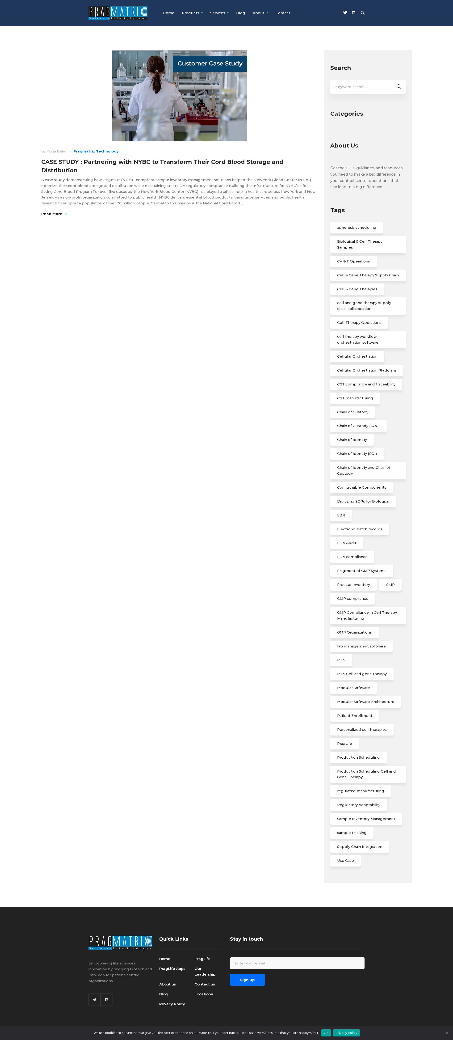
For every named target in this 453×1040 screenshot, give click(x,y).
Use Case (345, 860)
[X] (345, 13)
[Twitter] (95, 1000)
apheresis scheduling (356, 227)
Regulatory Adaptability (358, 805)
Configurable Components (361, 487)
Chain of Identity (352, 439)
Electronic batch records (359, 529)
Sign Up (247, 979)
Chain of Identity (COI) (357, 453)
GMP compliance (352, 598)
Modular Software (353, 687)
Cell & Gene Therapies (357, 289)
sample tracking (352, 832)
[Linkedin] (353, 13)
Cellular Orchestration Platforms (367, 370)
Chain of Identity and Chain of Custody (363, 470)
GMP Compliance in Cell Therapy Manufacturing (367, 615)
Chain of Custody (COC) (358, 425)
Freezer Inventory (353, 584)
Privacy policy (346, 1033)
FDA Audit (346, 543)
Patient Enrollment (354, 715)
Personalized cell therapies (362, 729)
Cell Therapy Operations (359, 322)
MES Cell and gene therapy (362, 674)
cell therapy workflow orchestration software (357, 339)
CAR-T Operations (353, 261)
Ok (326, 1033)
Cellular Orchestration (357, 356)
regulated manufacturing (360, 791)
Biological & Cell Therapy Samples (359, 244)
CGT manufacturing (355, 398)
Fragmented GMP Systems (361, 570)
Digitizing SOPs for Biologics (363, 501)
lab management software (361, 646)
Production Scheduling (358, 757)
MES (341, 660)
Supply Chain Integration (359, 846)
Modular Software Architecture (365, 701)
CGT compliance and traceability (366, 384)
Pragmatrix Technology (96, 151)
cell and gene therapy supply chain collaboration (364, 305)
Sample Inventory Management (366, 818)
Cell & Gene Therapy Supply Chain (368, 275)
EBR (341, 515)
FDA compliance (352, 556)
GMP (390, 584)
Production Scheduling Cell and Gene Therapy (366, 774)
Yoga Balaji (57, 151)
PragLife (344, 743)
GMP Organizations (354, 632)
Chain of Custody (352, 412)
